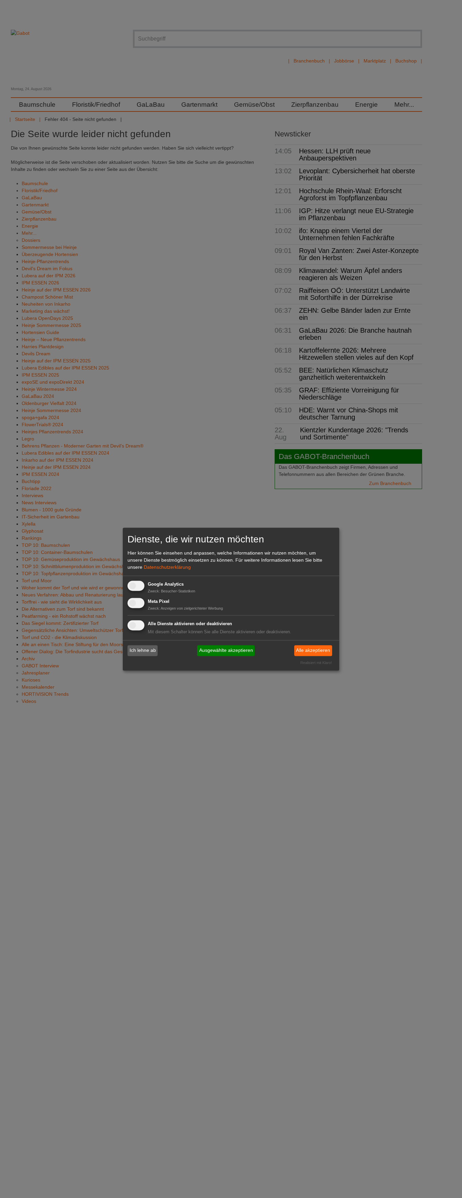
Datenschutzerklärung (167, 567)
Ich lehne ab (143, 650)
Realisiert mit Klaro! (316, 663)
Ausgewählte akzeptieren (226, 650)
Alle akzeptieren (313, 650)
